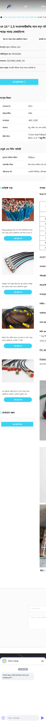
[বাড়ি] (10, 6)
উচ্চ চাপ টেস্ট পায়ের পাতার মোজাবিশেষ (24, 17)
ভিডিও (43, 6)
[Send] (42, 718)
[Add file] (3, 718)
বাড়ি (25, 6)
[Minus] (42, 661)
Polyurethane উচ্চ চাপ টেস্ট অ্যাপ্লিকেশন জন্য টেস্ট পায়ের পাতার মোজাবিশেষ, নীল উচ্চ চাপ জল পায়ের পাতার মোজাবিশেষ (18, 233)
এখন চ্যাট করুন (18, 82)
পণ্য (34, 6)
